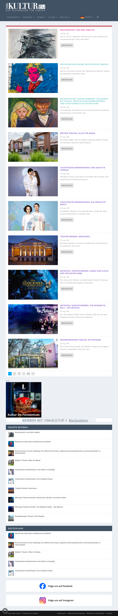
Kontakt (109, 613)
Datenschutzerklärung (76, 613)
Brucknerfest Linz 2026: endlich (77, 30)
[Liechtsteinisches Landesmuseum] (23, 417)
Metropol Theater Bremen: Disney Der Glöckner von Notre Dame (84, 272)
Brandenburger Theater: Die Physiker (80, 340)
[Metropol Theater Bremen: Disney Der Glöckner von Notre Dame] (33, 284)
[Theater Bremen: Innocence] (33, 250)
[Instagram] (78, 17)
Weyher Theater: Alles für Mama (77, 133)
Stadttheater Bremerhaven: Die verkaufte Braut (83, 203)
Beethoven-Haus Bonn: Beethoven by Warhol (84, 64)
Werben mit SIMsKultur (95, 613)
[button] (98, 17)
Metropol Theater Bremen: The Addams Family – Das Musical (83, 306)
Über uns (64, 17)
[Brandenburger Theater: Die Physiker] (33, 353)
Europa (52, 17)
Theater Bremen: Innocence (75, 236)
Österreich (27, 17)
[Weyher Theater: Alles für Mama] (33, 147)
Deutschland (12, 17)
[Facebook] (74, 17)
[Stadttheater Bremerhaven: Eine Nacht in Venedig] (33, 181)
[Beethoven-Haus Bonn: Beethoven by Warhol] (33, 78)
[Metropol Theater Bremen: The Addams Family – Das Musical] (33, 319)
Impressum (61, 613)
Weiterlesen (67, 45)
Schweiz (40, 17)
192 (28, 374)
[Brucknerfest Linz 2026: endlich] (33, 43)
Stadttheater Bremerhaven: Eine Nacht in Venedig (82, 168)
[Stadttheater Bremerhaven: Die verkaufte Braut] (33, 216)
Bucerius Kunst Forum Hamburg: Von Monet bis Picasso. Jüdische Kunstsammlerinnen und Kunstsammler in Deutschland (84, 101)
